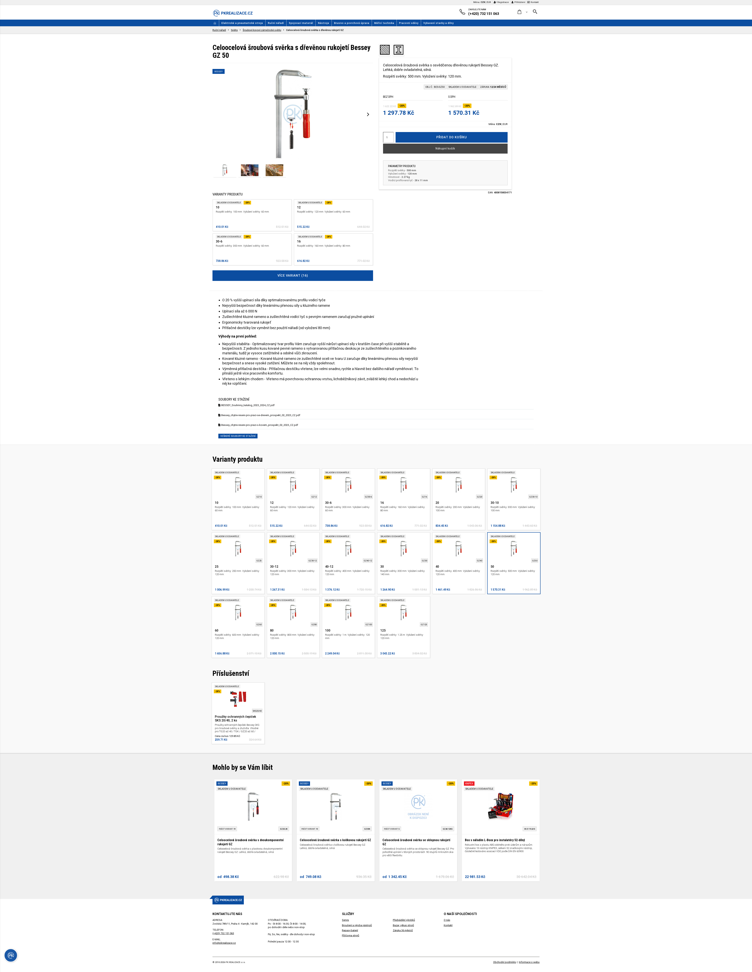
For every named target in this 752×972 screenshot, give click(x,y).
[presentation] (368, 114)
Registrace (503, 2)
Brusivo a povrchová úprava (351, 23)
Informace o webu (529, 962)
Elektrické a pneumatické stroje (242, 23)
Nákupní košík (445, 148)
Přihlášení (519, 2)
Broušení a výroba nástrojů (357, 925)
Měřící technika (384, 23)
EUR (489, 2)
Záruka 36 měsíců (403, 930)
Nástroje (323, 23)
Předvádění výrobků (404, 920)
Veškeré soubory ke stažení (238, 436)
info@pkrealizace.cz (224, 942)
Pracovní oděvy (408, 23)
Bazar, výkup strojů (403, 925)
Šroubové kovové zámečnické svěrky (262, 30)
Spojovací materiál (301, 23)
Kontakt (535, 2)
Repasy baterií (350, 930)
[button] (523, 12)
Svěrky (234, 30)
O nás (447, 920)
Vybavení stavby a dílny (438, 23)
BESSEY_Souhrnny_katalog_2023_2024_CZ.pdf (248, 405)
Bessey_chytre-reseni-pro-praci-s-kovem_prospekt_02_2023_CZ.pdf (259, 425)
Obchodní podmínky (504, 962)
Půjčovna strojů (350, 935)
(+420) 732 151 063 (223, 933)
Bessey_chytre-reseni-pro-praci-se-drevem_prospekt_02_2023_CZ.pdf (260, 415)
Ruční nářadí (276, 23)
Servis (345, 920)
